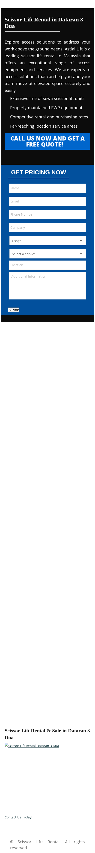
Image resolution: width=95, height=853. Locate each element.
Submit (14, 310)
